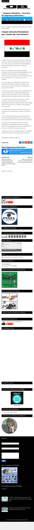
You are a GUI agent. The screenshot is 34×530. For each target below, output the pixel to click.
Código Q (4, 489)
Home (3, 26)
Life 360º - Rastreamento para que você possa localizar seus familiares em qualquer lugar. (20, 499)
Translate (14, 266)
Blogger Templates (23, 519)
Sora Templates (14, 519)
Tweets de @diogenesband (9, 412)
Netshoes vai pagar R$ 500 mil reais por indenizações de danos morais (20, 508)
